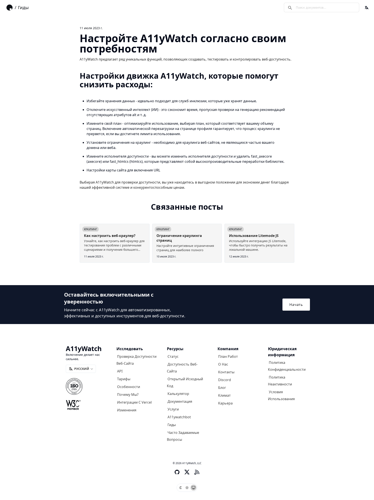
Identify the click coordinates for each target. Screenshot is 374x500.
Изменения (126, 410)
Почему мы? (128, 394)
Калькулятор (178, 393)
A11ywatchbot (179, 417)
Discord (224, 379)
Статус (173, 356)
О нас (223, 364)
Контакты (226, 372)
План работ (228, 356)
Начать (296, 304)
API (120, 371)
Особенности (128, 386)
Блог (222, 387)
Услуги (173, 409)
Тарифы (123, 379)
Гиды (23, 7)
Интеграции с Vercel (134, 402)
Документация (180, 401)
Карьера (225, 403)
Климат (224, 395)
